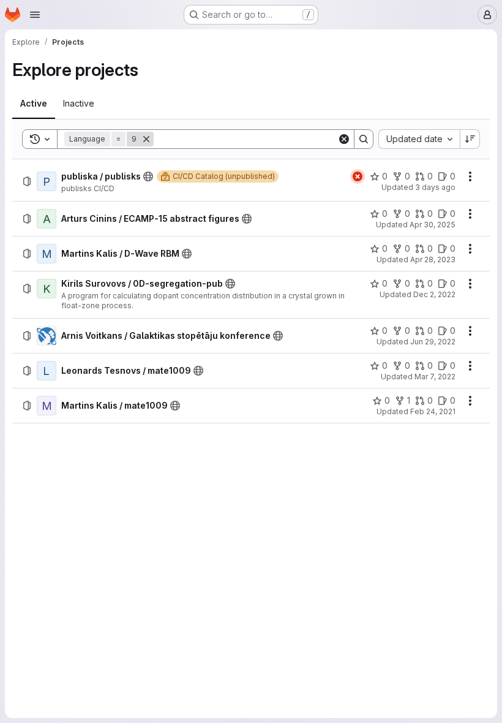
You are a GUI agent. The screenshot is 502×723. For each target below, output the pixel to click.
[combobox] (419, 139)
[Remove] (146, 139)
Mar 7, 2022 (434, 376)
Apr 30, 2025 (432, 224)
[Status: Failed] (357, 176)
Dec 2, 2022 (434, 294)
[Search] (363, 139)
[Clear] (344, 139)
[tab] (33, 103)
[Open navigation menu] (35, 15)
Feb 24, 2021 (432, 411)
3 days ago (435, 187)
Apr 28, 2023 (432, 259)
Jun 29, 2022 (432, 341)
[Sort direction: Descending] (470, 139)
